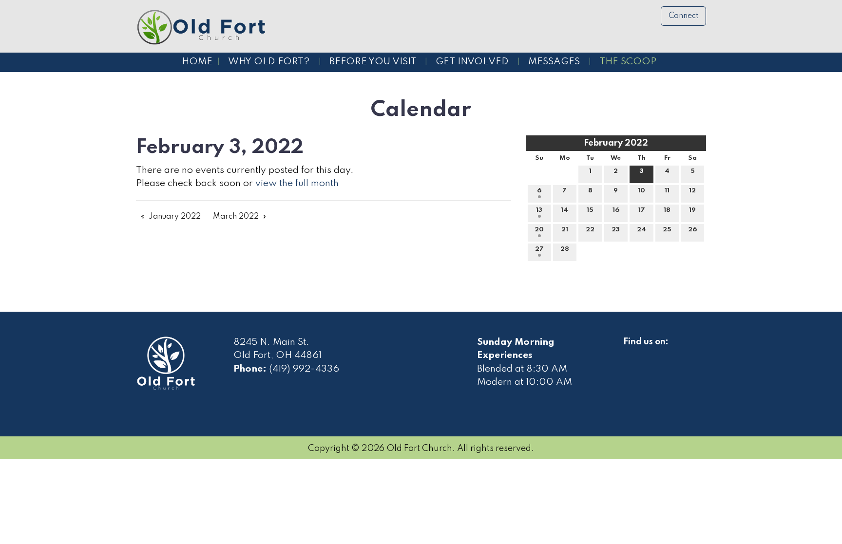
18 (667, 210)
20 (539, 229)
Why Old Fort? (269, 62)
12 (692, 191)
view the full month (297, 183)
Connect (684, 16)
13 (539, 210)
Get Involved (472, 62)
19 (692, 210)
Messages (554, 62)
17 (641, 210)
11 (667, 191)
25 (667, 229)
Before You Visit (372, 62)
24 (641, 229)
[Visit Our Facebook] (631, 353)
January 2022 (175, 217)
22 (590, 229)
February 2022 (616, 143)
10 (641, 191)
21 (564, 229)
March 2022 (236, 217)
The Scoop (627, 62)
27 (539, 249)
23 (616, 229)
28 (564, 249)
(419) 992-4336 (304, 369)
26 (692, 229)
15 (590, 210)
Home (197, 62)
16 (615, 210)
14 (564, 210)
